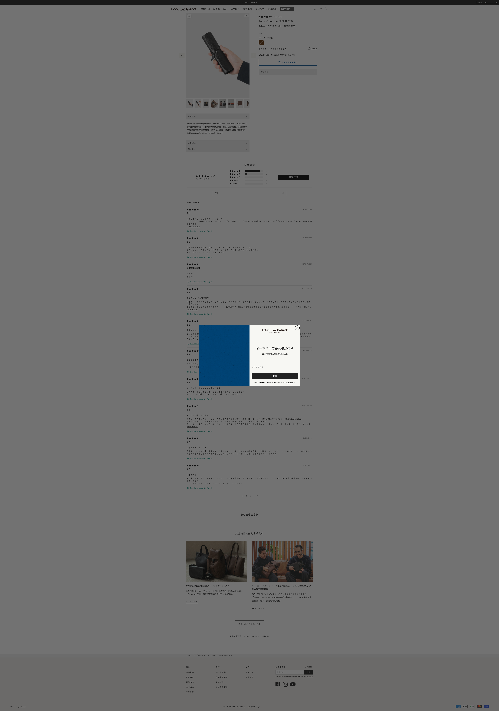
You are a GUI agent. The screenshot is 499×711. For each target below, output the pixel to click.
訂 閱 (275, 376)
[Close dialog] (297, 328)
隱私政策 (290, 382)
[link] (275, 331)
